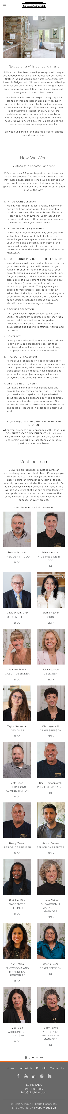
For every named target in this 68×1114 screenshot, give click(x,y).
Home (10, 1068)
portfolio (24, 132)
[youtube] (26, 1076)
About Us (26, 1068)
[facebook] (18, 1076)
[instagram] (41, 1076)
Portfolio (41, 1068)
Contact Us (57, 1068)
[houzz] (49, 1076)
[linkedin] (34, 1076)
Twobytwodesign (45, 1107)
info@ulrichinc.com (34, 1092)
